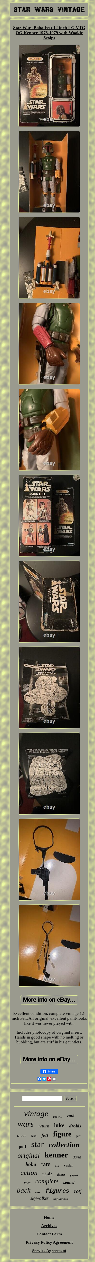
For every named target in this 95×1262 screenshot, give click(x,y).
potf (22, 1146)
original (29, 1155)
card (70, 1116)
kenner (56, 1154)
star (37, 1144)
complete (46, 1181)
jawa (27, 1183)
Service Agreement (49, 1250)
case (37, 1192)
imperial (57, 1116)
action (29, 1172)
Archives (49, 1225)
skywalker (39, 1198)
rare (45, 1164)
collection (64, 1144)
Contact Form (49, 1234)
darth (77, 1157)
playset (74, 1175)
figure (62, 1134)
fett (44, 1135)
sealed (69, 1182)
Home (49, 1217)
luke (59, 1125)
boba (31, 1164)
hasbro (21, 1136)
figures (57, 1191)
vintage (36, 1113)
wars (26, 1123)
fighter (61, 1174)
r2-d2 (47, 1174)
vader (68, 1165)
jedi (78, 1136)
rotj (78, 1191)
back (23, 1190)
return (43, 1126)
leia (34, 1136)
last (57, 1166)
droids (75, 1125)
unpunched (60, 1199)
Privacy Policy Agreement (49, 1242)
